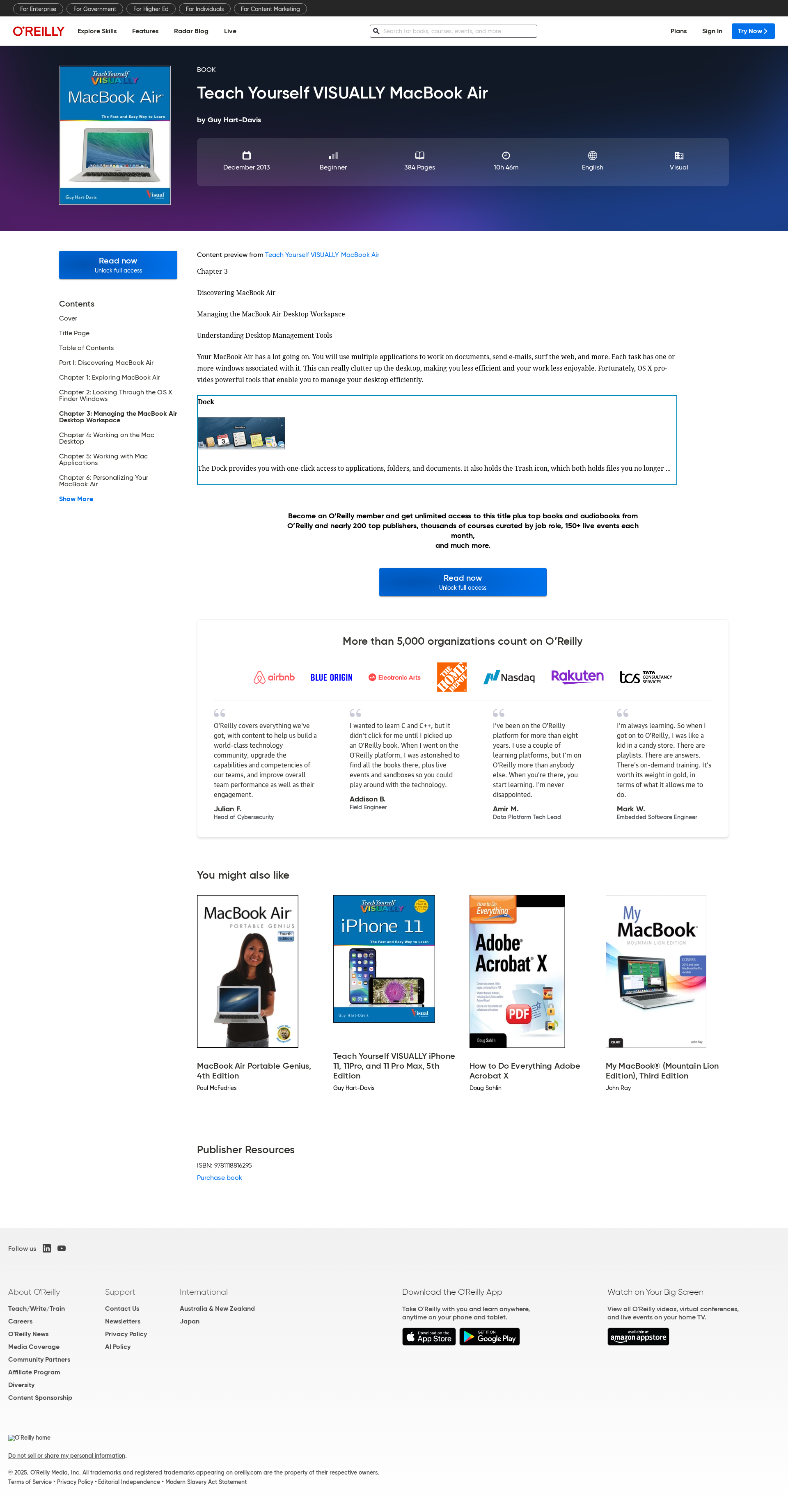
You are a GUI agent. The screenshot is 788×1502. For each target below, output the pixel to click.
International (204, 1292)
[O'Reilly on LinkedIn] (47, 1248)
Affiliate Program (34, 1372)
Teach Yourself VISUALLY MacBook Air (322, 255)
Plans (679, 31)
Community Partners (39, 1359)
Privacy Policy (126, 1334)
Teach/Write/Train (36, 1308)
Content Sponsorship (40, 1397)
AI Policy (118, 1346)
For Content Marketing (270, 9)
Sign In (712, 31)
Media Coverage (34, 1346)
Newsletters (122, 1321)
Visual (679, 167)
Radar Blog (191, 31)
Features (145, 31)
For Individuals (205, 9)
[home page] (39, 31)
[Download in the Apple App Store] (429, 1343)
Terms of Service (30, 1482)
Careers (20, 1321)
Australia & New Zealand (217, 1308)
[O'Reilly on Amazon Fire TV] (638, 1343)
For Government (94, 9)
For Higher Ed (151, 9)
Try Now (750, 31)
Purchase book (219, 1177)
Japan (189, 1321)
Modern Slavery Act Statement (206, 1482)
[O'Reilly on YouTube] (61, 1248)
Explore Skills (97, 31)
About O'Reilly (34, 1292)
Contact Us (122, 1308)
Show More (76, 499)
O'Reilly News (28, 1334)
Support (120, 1292)
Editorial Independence (129, 1482)
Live (230, 31)
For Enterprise (38, 9)
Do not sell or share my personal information (66, 1455)
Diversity (21, 1385)
